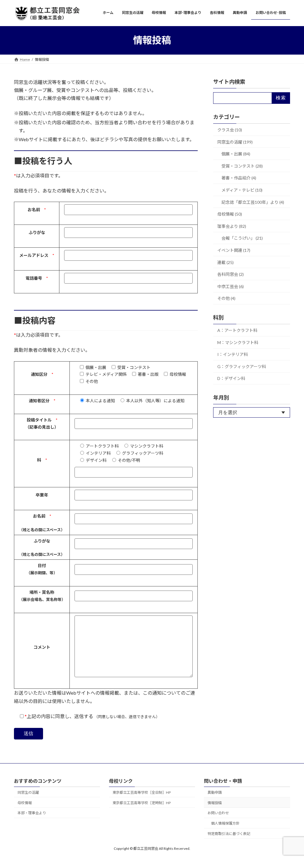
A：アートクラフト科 (237, 330)
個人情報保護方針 (225, 823)
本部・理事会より (32, 813)
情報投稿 (215, 803)
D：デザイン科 (231, 378)
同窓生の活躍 (28, 792)
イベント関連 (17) (233, 250)
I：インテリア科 (232, 354)
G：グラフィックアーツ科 (241, 366)
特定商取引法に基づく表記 (229, 833)
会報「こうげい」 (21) (242, 238)
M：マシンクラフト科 (237, 342)
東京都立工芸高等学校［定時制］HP (142, 803)
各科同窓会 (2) (230, 274)
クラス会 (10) (229, 129)
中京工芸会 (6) (230, 286)
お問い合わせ (218, 813)
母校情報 (25, 803)
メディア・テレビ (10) (241, 190)
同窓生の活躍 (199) (235, 141)
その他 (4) (226, 298)
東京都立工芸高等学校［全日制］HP (142, 792)
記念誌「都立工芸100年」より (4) (252, 201)
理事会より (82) (231, 225)
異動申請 (215, 792)
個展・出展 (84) (235, 153)
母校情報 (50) (229, 214)
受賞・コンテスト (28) (242, 165)
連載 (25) (225, 262)
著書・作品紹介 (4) (238, 177)
